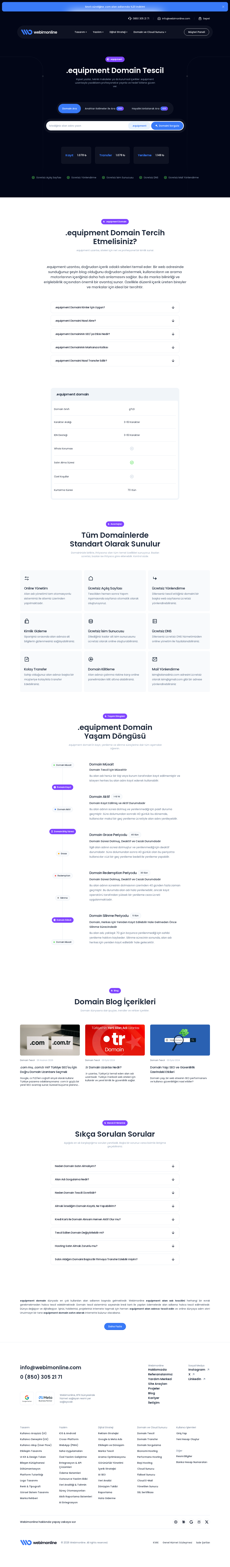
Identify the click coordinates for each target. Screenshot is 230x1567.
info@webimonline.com (50, 1367)
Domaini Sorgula (169, 125)
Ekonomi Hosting (147, 1451)
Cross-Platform (68, 1439)
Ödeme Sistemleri (70, 1473)
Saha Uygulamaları (71, 1451)
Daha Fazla (115, 1326)
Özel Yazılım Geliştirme (73, 1457)
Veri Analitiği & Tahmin (72, 1484)
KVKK (156, 1542)
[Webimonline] (39, 32)
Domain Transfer (147, 1439)
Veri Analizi (104, 1480)
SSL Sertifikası (145, 1492)
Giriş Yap (181, 1433)
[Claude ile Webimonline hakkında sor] (183, 1522)
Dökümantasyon (30, 1468)
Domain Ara (69, 108)
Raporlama (105, 1492)
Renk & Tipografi (30, 1486)
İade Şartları (203, 1542)
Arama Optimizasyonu (112, 1457)
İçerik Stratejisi (107, 1468)
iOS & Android (67, 1433)
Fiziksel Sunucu (146, 1474)
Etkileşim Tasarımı (31, 1451)
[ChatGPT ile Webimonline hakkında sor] (176, 1522)
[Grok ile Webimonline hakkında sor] (207, 1522)
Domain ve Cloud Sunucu (149, 32)
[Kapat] (223, 7)
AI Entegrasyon (68, 1502)
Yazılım (97, 32)
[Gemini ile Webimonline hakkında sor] (191, 1522)
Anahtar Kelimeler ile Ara (103, 108)
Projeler (154, 1388)
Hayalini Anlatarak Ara (149, 108)
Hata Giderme (107, 1498)
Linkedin (194, 1379)
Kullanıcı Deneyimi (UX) (34, 1439)
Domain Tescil (145, 1433)
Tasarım (80, 32)
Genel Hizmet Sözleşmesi (177, 1542)
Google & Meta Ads (110, 1439)
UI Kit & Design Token (33, 1457)
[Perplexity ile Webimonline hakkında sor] (199, 1522)
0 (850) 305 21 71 (41, 1377)
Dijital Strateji (117, 32)
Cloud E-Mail (145, 1480)
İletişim (154, 1402)
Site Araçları (157, 1384)
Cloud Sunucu (145, 1468)
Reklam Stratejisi (108, 1433)
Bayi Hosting (144, 1463)
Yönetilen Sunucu (147, 1486)
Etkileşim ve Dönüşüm (111, 1445)
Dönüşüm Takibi (108, 1486)
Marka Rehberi (29, 1498)
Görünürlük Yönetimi (110, 1463)
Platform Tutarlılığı (31, 1474)
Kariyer (153, 1398)
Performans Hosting (149, 1457)
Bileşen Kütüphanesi (32, 1463)
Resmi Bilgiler (184, 1456)
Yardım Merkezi (160, 1379)
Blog (151, 1393)
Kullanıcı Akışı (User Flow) (36, 1445)
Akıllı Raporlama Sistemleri (75, 1496)
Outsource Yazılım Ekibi (73, 1479)
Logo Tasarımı (29, 1480)
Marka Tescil (106, 1451)
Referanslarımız (160, 1374)
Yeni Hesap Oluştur (187, 1439)
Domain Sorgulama (149, 1445)
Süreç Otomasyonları (72, 1490)
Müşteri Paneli (196, 32)
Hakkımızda (157, 1369)
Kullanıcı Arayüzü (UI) (33, 1433)
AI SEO (102, 1474)
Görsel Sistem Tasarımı (34, 1492)
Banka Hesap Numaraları (191, 1462)
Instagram (196, 1369)
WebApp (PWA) (68, 1445)
